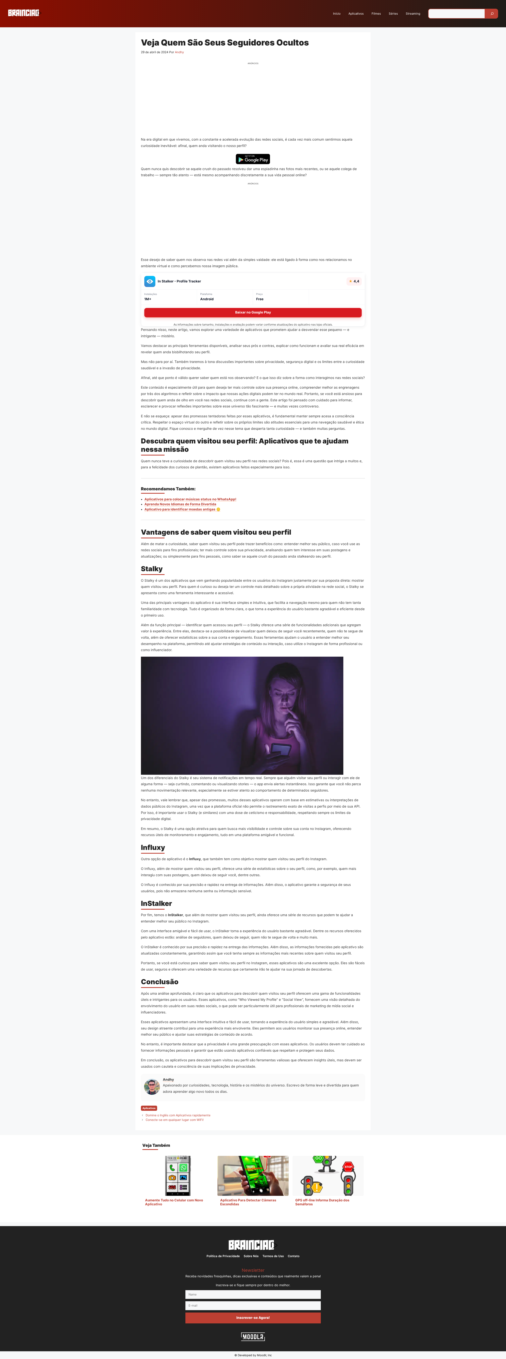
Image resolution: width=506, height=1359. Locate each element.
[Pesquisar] (492, 13)
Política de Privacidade (223, 1256)
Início (337, 13)
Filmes (376, 13)
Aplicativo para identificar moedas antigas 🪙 (182, 509)
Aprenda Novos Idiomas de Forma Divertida (180, 504)
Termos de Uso (273, 1256)
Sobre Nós (251, 1256)
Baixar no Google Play (253, 312)
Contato (293, 1256)
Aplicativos (356, 13)
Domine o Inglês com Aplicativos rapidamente (178, 1115)
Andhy (168, 1080)
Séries (393, 13)
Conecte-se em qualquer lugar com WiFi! (175, 1120)
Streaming (413, 13)
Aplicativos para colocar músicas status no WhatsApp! (190, 499)
